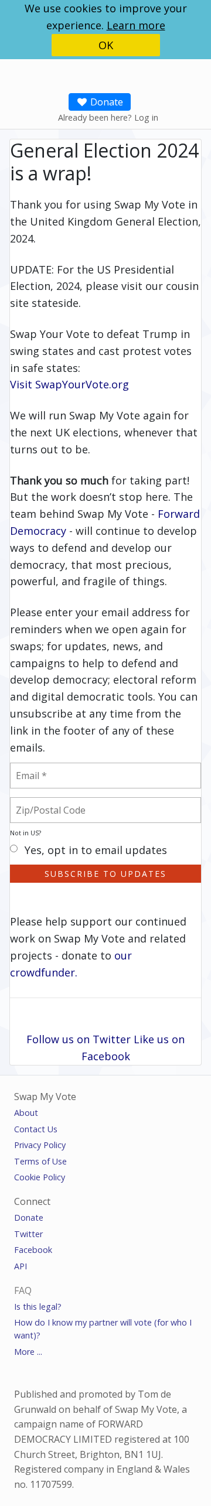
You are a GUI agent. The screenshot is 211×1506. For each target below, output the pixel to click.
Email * (38, 768)
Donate (105, 101)
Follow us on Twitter (78, 1039)
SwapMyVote (87, 72)
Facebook (33, 1249)
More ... (28, 1351)
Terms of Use (40, 1161)
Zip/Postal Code (65, 803)
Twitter (28, 1233)
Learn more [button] (136, 25)
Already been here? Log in (108, 117)
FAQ (23, 1290)
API (20, 1266)
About (26, 1112)
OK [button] (105, 45)
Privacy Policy (40, 1144)
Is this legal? (38, 1306)
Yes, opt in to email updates (96, 851)
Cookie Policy (39, 1177)
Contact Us (35, 1129)
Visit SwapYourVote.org (69, 384)
